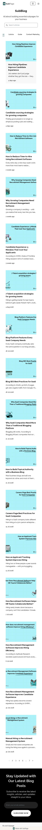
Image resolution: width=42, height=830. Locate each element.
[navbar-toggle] (32, 3)
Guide (20, 34)
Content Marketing (33, 34)
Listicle (11, 34)
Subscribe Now (21, 813)
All (3, 34)
